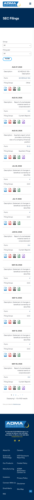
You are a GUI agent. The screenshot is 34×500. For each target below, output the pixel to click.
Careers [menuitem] (20, 450)
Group (5, 42)
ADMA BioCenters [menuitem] (21, 470)
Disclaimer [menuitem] (21, 484)
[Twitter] (18, 440)
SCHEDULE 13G (24, 78)
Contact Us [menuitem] (21, 472)
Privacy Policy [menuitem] (22, 478)
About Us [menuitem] (6, 450)
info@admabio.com (17, 436)
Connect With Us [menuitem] (9, 483)
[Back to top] (30, 491)
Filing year (6, 50)
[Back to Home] (11, 5)
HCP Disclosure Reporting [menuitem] (23, 457)
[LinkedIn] (15, 440)
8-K (29, 111)
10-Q (28, 146)
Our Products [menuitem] (8, 463)
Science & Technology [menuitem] (7, 457)
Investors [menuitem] (6, 477)
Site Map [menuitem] (20, 489)
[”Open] (30, 4)
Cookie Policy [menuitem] (22, 463)
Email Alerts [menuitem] (7, 488)
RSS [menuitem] (4, 494)
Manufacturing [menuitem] (8, 469)
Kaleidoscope (16, 404)
